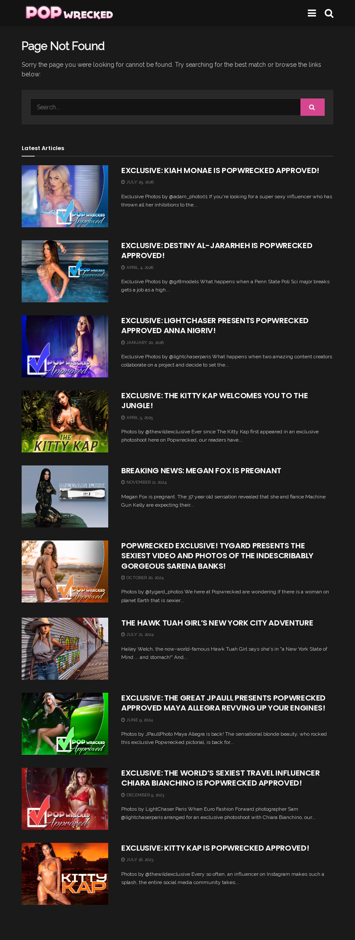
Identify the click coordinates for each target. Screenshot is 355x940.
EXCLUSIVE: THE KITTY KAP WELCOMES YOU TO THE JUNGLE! (214, 400)
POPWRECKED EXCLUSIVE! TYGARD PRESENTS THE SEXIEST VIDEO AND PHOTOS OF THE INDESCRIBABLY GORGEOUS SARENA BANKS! (217, 555)
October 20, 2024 (144, 577)
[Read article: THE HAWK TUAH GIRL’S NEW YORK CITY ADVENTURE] (65, 649)
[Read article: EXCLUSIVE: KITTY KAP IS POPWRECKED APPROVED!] (65, 874)
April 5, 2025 (139, 417)
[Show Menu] (312, 13)
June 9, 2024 (139, 719)
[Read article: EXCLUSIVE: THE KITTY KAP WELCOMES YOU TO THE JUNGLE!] (65, 421)
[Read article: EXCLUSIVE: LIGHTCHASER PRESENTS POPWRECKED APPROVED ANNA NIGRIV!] (65, 346)
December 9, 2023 (144, 795)
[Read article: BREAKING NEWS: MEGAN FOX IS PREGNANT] (65, 496)
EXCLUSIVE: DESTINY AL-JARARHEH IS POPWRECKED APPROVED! (216, 250)
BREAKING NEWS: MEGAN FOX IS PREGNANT (201, 470)
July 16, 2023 (139, 859)
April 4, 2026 (139, 267)
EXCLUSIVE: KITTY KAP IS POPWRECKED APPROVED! (215, 847)
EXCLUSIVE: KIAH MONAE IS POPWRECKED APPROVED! (220, 170)
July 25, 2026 (139, 182)
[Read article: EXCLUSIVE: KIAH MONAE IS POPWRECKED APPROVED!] (65, 196)
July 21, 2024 (139, 634)
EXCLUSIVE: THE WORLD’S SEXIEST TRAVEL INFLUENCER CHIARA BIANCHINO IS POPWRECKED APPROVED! (220, 777)
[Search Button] (329, 13)
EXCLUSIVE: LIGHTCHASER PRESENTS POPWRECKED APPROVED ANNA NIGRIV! (215, 325)
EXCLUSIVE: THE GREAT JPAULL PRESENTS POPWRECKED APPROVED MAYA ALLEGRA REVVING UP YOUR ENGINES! (223, 702)
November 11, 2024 (146, 482)
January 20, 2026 (144, 342)
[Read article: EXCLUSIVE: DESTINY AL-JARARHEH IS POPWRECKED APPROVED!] (65, 271)
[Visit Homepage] (69, 13)
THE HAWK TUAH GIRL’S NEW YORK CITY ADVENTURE (217, 622)
